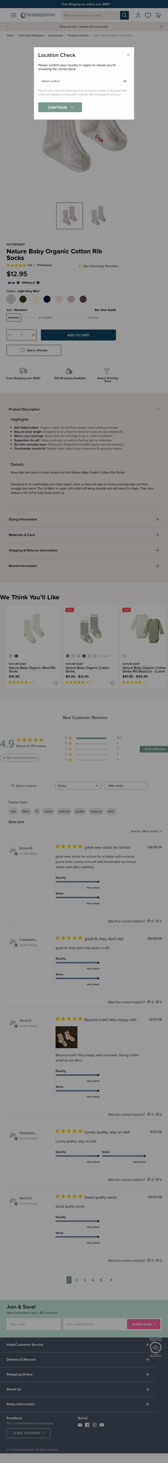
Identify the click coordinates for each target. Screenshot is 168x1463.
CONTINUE (57, 107)
